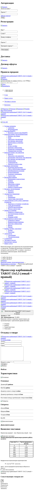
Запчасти (11, 192)
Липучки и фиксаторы (15, 223)
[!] (3, 84)
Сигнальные (12, 235)
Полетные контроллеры (15, 167)
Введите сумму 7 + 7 (7, 362)
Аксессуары (11, 176)
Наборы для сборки (14, 136)
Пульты (10, 195)
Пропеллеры (12, 161)
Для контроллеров (13, 237)
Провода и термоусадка (15, 212)
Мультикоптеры (13, 129)
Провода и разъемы (10, 210)
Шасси (10, 144)
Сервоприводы (12, 162)
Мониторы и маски (14, 184)
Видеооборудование (10, 177)
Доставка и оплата (10, 101)
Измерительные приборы (16, 222)
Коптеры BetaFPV (10, 131)
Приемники (11, 197)
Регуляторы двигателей (15, 141)
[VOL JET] (4, 122)
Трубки (10, 230)
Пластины (11, 232)
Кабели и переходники (15, 187)
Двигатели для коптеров (15, 139)
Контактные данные (10, 242)
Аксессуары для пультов (15, 199)
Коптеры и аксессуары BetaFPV (18, 133)
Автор (3, 341)
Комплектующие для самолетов (14, 152)
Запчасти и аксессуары (15, 164)
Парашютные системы (15, 151)
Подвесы (11, 190)
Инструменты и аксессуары (12, 219)
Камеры (10, 180)
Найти (8, 86)
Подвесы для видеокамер (12, 189)
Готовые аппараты (10, 126)
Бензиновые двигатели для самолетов (19, 157)
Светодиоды (8, 233)
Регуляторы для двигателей (16, 159)
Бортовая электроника (11, 166)
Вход (2, 110)
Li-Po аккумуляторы (14, 205)
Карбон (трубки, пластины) (12, 228)
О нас (6, 95)
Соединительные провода (16, 214)
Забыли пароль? (6, 16)
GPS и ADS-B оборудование (17, 169)
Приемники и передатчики (16, 179)
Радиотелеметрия (13, 172)
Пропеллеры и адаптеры (15, 142)
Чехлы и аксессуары (14, 209)
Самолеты (11, 128)
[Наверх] (4, 260)
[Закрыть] (4, 7)
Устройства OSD (13, 185)
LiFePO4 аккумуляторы (15, 207)
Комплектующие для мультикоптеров (15, 134)
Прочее (10, 227)
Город (2, 345)
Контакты (7, 105)
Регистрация (8, 110)
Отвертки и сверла (14, 220)
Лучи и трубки (12, 146)
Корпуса (10, 154)
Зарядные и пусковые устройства (18, 204)
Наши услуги (8, 98)
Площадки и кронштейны (16, 149)
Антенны (11, 182)
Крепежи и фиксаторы (15, 147)
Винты (10, 225)
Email (2, 343)
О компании (8, 238)
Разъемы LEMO (13, 217)
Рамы (9, 137)
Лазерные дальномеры (15, 174)
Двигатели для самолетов (16, 156)
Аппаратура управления (11, 194)
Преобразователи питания (16, 171)
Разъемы (10, 215)
